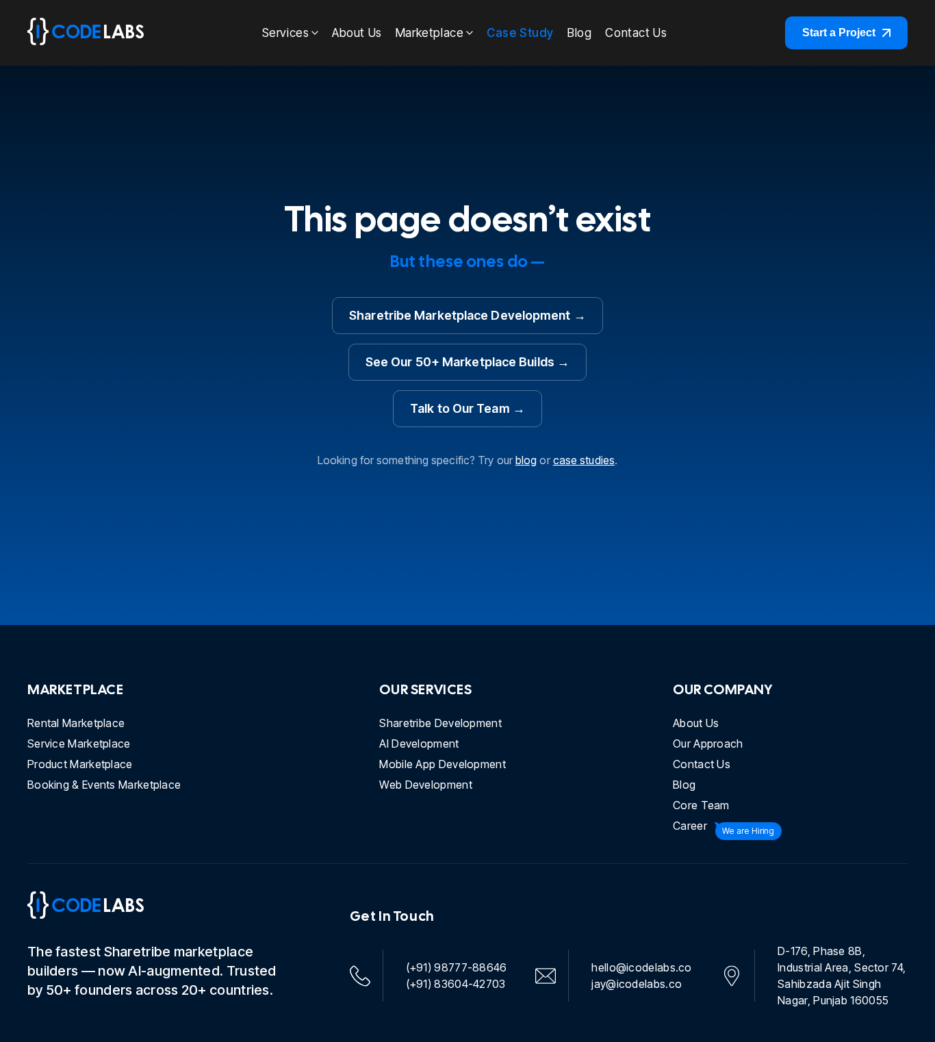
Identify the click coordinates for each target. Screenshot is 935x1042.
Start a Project (838, 32)
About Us (357, 33)
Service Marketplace (79, 743)
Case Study (520, 33)
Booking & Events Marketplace (104, 784)
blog (526, 460)
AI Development (419, 743)
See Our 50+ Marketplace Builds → (467, 362)
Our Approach (708, 743)
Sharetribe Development (440, 723)
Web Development (425, 784)
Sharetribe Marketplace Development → (467, 315)
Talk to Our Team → (467, 408)
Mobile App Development (442, 764)
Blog (579, 33)
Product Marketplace (80, 764)
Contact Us (636, 33)
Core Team (701, 805)
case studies (584, 460)
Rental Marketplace (76, 723)
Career (690, 826)
